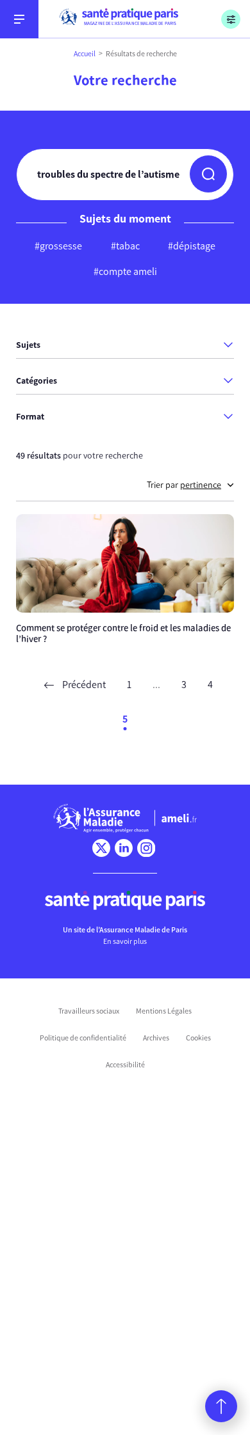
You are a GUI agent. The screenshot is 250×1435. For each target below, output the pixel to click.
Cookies (198, 1037)
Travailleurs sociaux (88, 1011)
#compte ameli (125, 271)
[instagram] (146, 848)
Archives (156, 1037)
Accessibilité (125, 1064)
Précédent (83, 684)
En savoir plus (125, 941)
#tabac (125, 246)
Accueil (85, 53)
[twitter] (101, 848)
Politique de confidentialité (83, 1037)
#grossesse (58, 246)
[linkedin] (124, 848)
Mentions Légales (164, 1011)
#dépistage (191, 246)
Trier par (184, 485)
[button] (208, 174)
